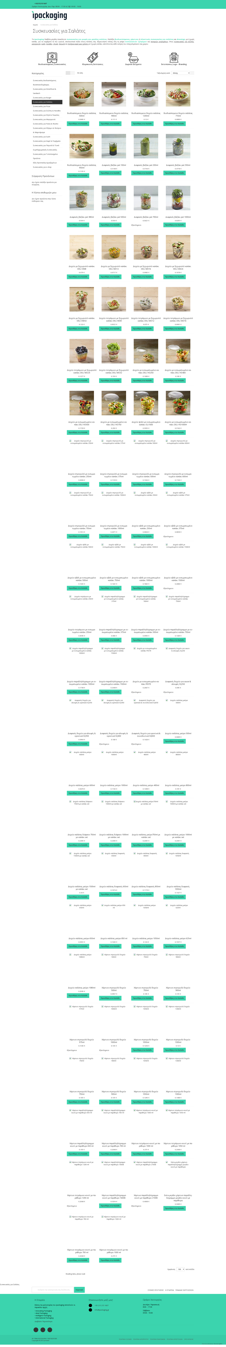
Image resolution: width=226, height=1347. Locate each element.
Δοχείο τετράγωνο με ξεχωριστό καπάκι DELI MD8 (114, 319)
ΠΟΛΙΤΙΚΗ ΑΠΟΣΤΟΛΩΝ (174, 1339)
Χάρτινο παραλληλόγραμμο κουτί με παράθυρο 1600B (114, 1196)
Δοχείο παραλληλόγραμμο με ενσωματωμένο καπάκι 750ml (178, 630)
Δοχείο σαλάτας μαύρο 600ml (82, 785)
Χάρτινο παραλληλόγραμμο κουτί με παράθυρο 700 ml (114, 1144)
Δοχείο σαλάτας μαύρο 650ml (82, 938)
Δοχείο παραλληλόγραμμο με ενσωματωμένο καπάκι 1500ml (114, 682)
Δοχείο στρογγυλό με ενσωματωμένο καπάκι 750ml (81, 527)
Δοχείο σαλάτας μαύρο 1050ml (146, 938)
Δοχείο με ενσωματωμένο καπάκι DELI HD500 (81, 423)
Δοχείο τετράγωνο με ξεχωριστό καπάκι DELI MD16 (178, 319)
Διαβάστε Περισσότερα (43, 1321)
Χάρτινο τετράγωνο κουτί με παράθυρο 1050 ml (178, 1144)
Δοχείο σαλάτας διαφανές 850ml (146, 886)
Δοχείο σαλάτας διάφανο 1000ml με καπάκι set (113, 835)
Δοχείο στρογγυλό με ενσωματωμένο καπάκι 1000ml (114, 527)
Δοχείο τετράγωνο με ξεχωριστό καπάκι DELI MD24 (82, 371)
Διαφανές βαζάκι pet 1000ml (178, 217)
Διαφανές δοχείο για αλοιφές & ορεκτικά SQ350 (82, 734)
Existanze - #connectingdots (215, 1344)
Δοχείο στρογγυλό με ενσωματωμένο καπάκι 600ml (178, 475)
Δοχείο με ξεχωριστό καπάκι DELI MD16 (146, 267)
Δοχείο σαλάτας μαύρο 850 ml (114, 938)
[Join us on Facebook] (35, 1329)
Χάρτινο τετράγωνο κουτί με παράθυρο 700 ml (81, 1251)
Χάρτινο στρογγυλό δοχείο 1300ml (178, 1040)
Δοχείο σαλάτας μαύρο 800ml (178, 785)
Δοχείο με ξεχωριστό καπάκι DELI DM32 (82, 319)
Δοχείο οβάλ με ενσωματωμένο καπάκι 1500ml (178, 579)
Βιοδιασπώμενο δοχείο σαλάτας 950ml (81, 166)
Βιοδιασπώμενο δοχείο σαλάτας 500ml (81, 114)
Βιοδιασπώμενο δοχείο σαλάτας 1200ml (145, 114)
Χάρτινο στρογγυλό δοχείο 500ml (114, 989)
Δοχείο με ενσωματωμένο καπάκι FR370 (146, 682)
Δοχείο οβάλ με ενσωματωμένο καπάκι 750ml (114, 579)
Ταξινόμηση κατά (163, 73)
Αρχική (35, 25)
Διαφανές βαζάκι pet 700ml (146, 217)
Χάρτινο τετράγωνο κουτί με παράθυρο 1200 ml (81, 1196)
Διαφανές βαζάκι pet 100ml (114, 165)
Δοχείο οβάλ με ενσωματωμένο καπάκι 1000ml (146, 579)
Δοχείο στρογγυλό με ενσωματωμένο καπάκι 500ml (146, 475)
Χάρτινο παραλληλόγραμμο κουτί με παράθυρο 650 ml (82, 1144)
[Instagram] (42, 1329)
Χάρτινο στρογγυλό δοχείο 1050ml (146, 1040)
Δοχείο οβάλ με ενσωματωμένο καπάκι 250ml (146, 527)
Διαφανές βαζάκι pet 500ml (114, 217)
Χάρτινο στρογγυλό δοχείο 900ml (178, 989)
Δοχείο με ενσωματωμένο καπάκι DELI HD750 (114, 423)
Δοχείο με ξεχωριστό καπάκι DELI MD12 (114, 267)
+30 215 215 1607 (101, 1305)
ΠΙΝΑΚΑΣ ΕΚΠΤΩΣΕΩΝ (184, 1290)
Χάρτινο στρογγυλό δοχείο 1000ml (114, 1040)
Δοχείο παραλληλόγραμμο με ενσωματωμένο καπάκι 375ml (114, 630)
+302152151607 (40, 3)
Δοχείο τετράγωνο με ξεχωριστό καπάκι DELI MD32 (114, 371)
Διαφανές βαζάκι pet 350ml (178, 165)
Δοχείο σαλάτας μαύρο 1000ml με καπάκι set (178, 835)
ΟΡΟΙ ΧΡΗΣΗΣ (188, 1339)
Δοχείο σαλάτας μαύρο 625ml (178, 938)
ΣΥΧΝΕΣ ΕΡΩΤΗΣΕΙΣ (156, 1290)
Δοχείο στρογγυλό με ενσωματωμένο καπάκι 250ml (81, 475)
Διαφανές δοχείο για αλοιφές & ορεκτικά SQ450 (114, 734)
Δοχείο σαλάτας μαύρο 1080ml (81, 987)
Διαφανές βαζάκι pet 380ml (82, 217)
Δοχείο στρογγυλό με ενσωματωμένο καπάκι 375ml (114, 475)
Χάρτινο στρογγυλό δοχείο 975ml (82, 1040)
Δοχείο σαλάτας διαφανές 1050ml (178, 887)
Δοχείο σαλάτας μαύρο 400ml (146, 785)
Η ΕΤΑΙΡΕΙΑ (169, 1290)
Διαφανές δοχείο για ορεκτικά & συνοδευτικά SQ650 (146, 734)
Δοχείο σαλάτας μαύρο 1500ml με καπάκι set (81, 887)
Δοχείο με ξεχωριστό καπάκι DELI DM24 (178, 267)
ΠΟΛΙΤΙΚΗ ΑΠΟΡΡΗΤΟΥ (141, 1339)
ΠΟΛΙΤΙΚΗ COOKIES (125, 1339)
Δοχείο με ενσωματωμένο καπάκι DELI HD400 (178, 371)
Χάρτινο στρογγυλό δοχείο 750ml (146, 989)
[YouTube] (49, 1329)
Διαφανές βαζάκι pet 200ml (146, 165)
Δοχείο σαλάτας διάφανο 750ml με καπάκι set (82, 835)
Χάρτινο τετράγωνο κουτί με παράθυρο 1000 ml (145, 1144)
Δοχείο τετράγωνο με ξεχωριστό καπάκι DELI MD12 (146, 319)
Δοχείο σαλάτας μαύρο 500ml (178, 733)
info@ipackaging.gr (102, 1310)
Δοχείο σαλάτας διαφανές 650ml (113, 886)
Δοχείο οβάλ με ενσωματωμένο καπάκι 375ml (178, 527)
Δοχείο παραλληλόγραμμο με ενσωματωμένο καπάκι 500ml (146, 630)
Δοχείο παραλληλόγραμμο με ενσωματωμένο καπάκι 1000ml (81, 682)
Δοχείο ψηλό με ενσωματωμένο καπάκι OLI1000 (146, 423)
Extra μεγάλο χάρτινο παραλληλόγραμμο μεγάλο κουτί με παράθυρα (178, 1198)
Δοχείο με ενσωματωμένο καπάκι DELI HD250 (146, 371)
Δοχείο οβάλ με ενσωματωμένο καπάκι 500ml (82, 579)
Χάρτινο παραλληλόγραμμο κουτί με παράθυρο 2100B (146, 1196)
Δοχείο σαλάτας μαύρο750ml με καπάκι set (146, 835)
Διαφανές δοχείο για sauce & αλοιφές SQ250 (178, 682)
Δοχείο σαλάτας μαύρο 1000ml (113, 785)
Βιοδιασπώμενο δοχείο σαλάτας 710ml (178, 114)
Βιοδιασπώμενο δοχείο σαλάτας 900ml (113, 114)
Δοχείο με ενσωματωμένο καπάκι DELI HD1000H (178, 423)
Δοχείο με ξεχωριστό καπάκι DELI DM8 (82, 267)
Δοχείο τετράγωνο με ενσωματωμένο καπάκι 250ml (81, 630)
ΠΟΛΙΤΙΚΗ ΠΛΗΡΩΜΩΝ (157, 1339)
